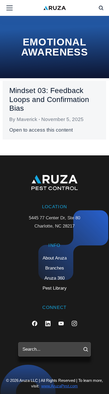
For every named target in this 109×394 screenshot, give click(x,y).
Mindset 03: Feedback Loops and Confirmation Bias (49, 99)
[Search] (86, 349)
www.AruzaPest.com (59, 386)
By (23, 119)
